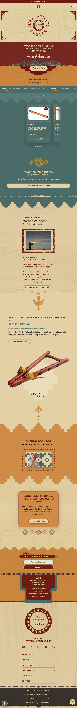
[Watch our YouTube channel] (23, 647)
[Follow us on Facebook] (38, 647)
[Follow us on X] (46, 647)
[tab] (6, 89)
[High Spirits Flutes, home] (38, 6)
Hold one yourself (20, 341)
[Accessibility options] (5, 703)
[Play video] (38, 459)
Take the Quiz (38, 521)
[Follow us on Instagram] (31, 647)
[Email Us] (53, 647)
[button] (72, 701)
